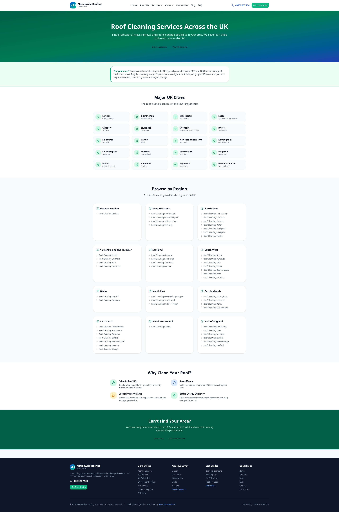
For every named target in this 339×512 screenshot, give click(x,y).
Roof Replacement (214, 471)
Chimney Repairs (145, 489)
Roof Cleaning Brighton (109, 334)
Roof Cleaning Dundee (161, 266)
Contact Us (158, 438)
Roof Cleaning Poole (212, 273)
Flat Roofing (143, 485)
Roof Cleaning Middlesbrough (164, 304)
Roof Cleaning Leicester (214, 300)
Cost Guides (182, 5)
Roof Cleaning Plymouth (214, 259)
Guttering (142, 493)
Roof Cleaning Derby (213, 304)
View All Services (180, 47)
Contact (242, 485)
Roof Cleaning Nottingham (215, 296)
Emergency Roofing (146, 482)
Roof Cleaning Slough (108, 349)
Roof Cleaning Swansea (109, 300)
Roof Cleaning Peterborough (216, 341)
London (175, 471)
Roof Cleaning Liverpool (214, 217)
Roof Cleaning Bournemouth (216, 270)
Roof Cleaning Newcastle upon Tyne (167, 296)
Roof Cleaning (144, 478)
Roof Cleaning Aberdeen (162, 262)
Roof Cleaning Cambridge (215, 326)
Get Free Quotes (260, 5)
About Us (144, 5)
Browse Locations (159, 47)
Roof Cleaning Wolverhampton (165, 217)
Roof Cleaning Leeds (108, 255)
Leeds (174, 482)
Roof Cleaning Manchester (215, 213)
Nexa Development (167, 504)
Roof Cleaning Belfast (160, 326)
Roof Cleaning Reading (109, 345)
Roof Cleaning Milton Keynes (112, 341)
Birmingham (177, 478)
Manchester (177, 474)
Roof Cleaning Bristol (213, 255)
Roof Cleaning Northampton (216, 307)
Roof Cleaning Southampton (111, 326)
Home (134, 5)
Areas (168, 5)
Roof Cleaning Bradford (109, 266)
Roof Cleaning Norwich (214, 334)
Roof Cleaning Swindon (214, 277)
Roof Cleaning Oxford (108, 338)
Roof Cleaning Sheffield (109, 259)
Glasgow (175, 485)
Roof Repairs (143, 474)
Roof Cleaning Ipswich (213, 338)
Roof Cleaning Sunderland (163, 300)
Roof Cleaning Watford (214, 345)
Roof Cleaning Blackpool (214, 228)
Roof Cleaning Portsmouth (110, 330)
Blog (193, 5)
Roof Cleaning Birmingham (163, 213)
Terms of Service (262, 504)
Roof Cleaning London (109, 213)
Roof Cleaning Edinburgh (162, 259)
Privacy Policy (246, 504)
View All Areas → (179, 489)
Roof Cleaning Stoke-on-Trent (164, 221)
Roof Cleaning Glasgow (161, 255)
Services (156, 5)
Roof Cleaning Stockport (214, 232)
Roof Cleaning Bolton (213, 225)
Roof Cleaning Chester (213, 221)
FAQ (200, 5)
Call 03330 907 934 (177, 438)
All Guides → (211, 485)
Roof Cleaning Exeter (213, 266)
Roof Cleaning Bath (212, 262)
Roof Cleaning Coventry (161, 225)
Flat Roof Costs (212, 482)
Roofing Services (145, 471)
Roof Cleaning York (107, 262)
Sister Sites (244, 489)
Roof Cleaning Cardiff (108, 296)
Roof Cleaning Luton (213, 330)
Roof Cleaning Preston (213, 236)
